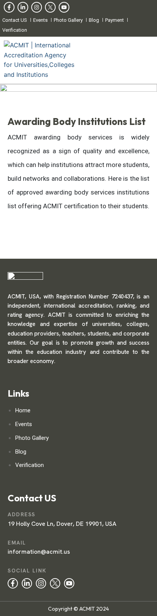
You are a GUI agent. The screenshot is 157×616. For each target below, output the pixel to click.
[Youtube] (64, 7)
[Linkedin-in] (23, 7)
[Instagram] (36, 7)
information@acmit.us (39, 552)
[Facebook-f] (9, 7)
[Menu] (117, 60)
